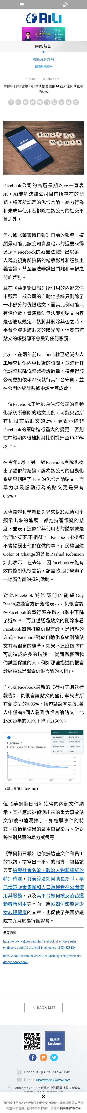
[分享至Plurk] (33, 102)
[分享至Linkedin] (47, 102)
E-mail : (29, 1080)
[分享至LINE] (40, 102)
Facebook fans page (55, 1041)
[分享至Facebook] (11, 102)
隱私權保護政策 (70, 1108)
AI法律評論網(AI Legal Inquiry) (43, 18)
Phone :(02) (33, 1072)
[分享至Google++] (18, 102)
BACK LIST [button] (46, 1007)
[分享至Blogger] (68, 102)
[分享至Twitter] (25, 102)
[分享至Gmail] (76, 102)
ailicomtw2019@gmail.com (52, 1080)
